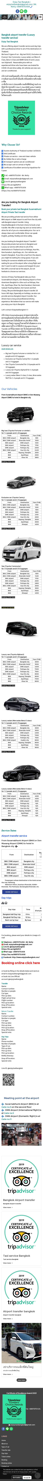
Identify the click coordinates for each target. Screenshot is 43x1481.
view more (21, 1380)
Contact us (5, 1466)
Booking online (7, 1463)
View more (7, 1207)
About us (5, 1444)
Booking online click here (21, 963)
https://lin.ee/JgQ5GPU (11, 184)
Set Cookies (16, 1477)
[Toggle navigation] (40, 17)
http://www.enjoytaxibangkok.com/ (26, 957)
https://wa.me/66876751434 (13, 190)
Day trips (5, 1453)
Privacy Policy (24, 1471)
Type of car (5, 1447)
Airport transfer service (14, 835)
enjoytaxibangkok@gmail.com (19, 973)
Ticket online (6, 1457)
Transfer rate (6, 1450)
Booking (4, 1460)
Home (4, 1440)
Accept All (27, 1477)
